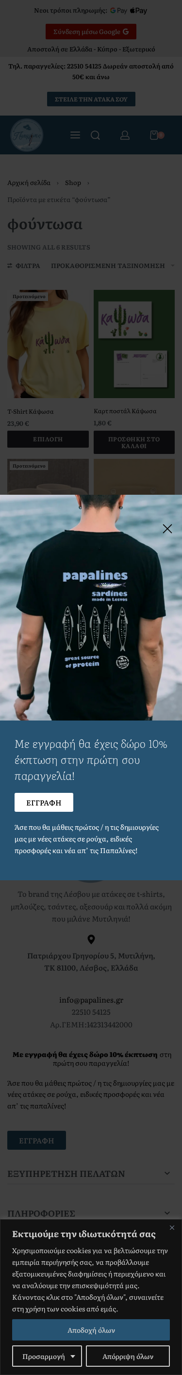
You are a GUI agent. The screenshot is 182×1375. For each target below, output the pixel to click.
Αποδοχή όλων (91, 1330)
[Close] (172, 1227)
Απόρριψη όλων (127, 1356)
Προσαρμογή (43, 1356)
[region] (91, 1297)
